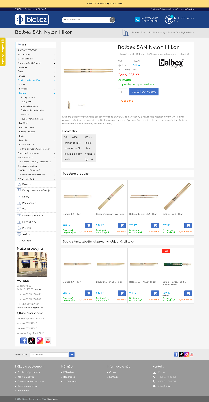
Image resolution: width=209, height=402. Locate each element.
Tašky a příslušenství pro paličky (34, 149)
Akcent (22, 84)
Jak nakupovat (25, 377)
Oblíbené (41, 9)
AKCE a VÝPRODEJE (27, 50)
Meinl (21, 136)
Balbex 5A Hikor (72, 214)
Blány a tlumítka (25, 157)
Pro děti (26, 228)
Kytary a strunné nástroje (36, 190)
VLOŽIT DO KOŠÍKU (144, 91)
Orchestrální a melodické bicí (31, 175)
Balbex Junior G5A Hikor (143, 214)
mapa (37, 289)
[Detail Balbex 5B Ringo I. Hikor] (111, 264)
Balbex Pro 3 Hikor (172, 214)
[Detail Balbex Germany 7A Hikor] (111, 196)
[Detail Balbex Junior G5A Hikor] (144, 196)
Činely (20, 72)
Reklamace (23, 391)
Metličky (25, 115)
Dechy (25, 197)
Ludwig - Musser (27, 132)
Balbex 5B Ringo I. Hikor (109, 282)
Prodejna (155, 9)
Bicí (24, 45)
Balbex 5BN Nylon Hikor (142, 282)
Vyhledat (112, 20)
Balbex (22, 93)
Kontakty (114, 377)
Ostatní (26, 241)
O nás (112, 372)
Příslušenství (29, 203)
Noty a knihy (29, 222)
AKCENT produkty (26, 179)
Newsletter (21, 354)
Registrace (29, 9)
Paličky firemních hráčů (32, 119)
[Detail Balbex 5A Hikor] (77, 196)
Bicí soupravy (24, 54)
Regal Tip (23, 140)
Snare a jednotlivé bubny (29, 63)
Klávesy (26, 184)
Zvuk (25, 209)
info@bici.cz (165, 386)
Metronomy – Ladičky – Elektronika (34, 162)
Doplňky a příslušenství (28, 170)
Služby (26, 234)
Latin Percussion (27, 127)
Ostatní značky (26, 145)
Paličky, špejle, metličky (29, 80)
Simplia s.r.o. (52, 399)
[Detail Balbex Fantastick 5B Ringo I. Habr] (177, 264)
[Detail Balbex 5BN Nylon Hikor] (144, 264)
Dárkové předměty (32, 215)
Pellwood (23, 89)
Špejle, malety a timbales (32, 110)
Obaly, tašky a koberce (28, 153)
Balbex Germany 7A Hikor (110, 214)
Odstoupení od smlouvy (30, 381)
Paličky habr (26, 102)
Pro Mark (23, 123)
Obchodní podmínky (28, 372)
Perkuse (21, 76)
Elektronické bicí (25, 59)
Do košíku (88, 225)
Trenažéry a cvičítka (27, 166)
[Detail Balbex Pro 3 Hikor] (177, 196)
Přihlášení (19, 9)
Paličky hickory (28, 97)
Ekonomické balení (29, 106)
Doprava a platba (27, 386)
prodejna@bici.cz (186, 9)
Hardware (22, 67)
